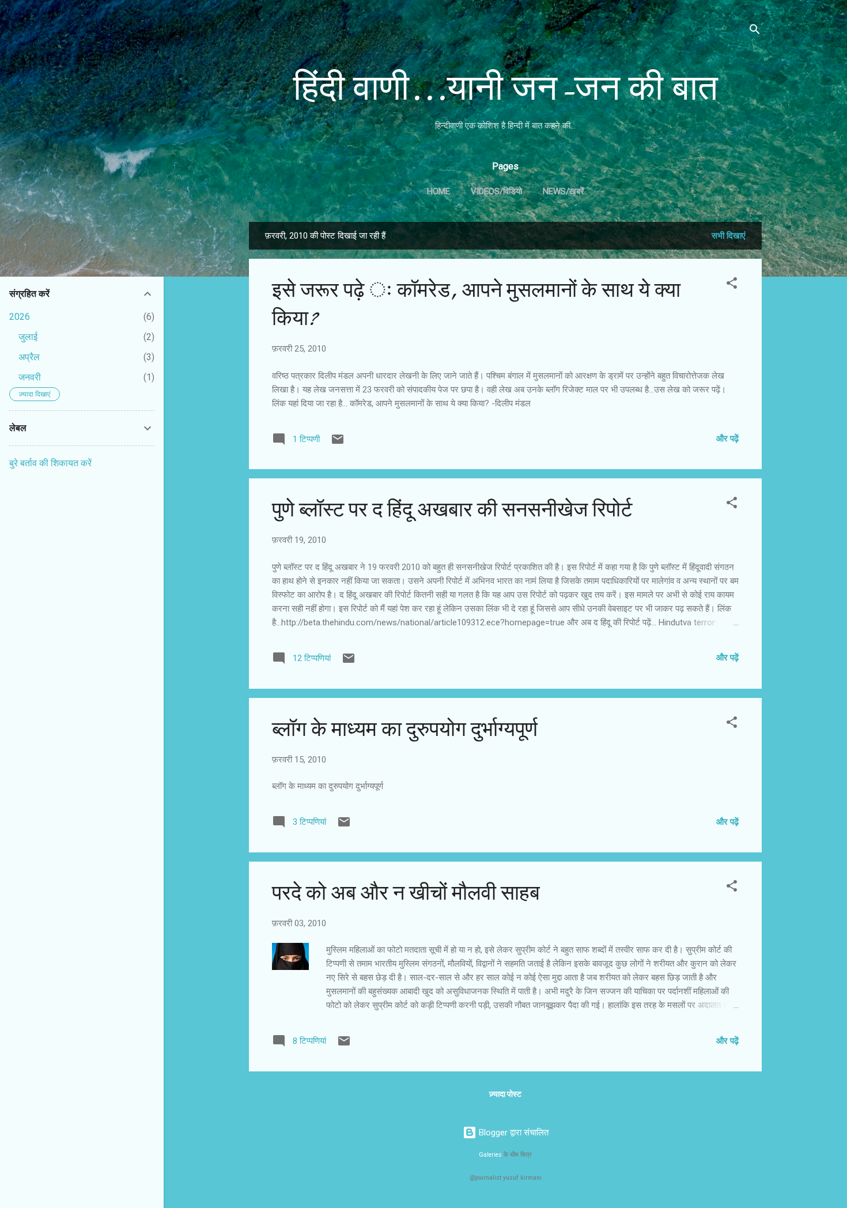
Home (438, 191)
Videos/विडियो (496, 191)
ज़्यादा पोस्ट (505, 1093)
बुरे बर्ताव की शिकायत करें (50, 463)
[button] (732, 285)
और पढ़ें (727, 438)
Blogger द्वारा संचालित (513, 1132)
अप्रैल (29, 357)
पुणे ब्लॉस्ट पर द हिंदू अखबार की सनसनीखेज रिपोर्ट (452, 510)
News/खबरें (563, 191)
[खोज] (755, 31)
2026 (19, 316)
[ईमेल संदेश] (338, 443)
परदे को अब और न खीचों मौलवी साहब (406, 893)
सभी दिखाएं (729, 236)
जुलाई (27, 336)
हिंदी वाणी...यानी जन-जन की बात (505, 88)
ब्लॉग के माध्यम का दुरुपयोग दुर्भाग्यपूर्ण (405, 729)
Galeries (490, 1154)
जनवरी (29, 377)
